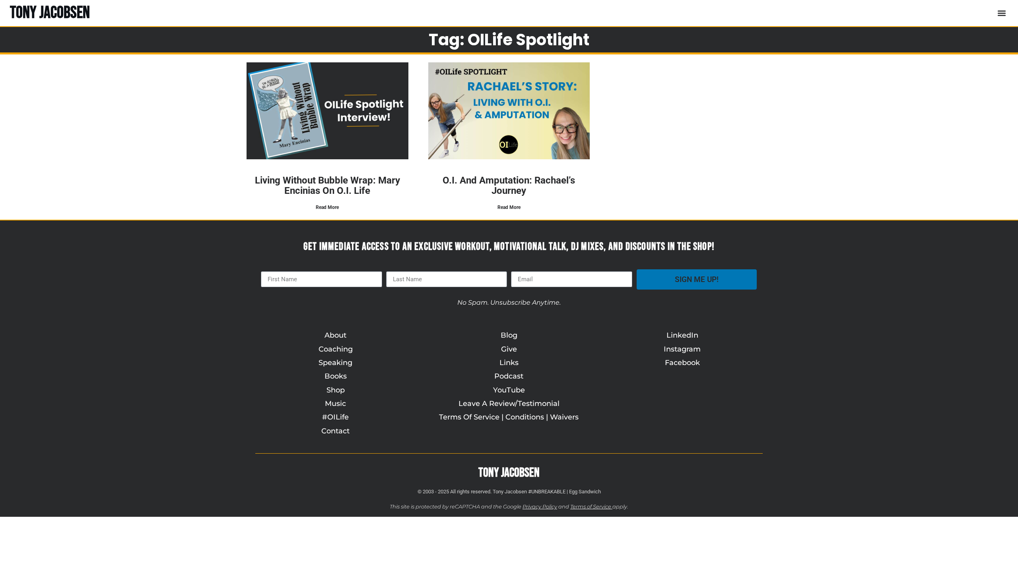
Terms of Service (590, 507)
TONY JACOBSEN (50, 13)
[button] (1001, 12)
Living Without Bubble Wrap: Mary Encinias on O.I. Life (327, 185)
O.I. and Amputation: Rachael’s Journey (509, 185)
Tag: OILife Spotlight (509, 40)
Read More (327, 207)
